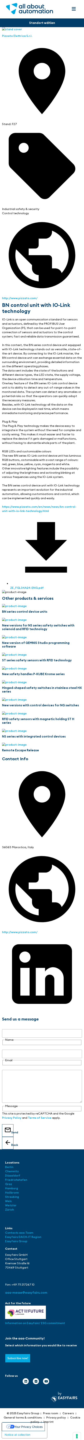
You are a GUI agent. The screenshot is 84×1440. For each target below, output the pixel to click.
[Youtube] (46, 1381)
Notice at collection (17, 1434)
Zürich (9, 1209)
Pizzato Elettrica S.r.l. (17, 36)
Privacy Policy (11, 1118)
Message (8, 1068)
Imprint (48, 1422)
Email (5, 1047)
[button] (74, 8)
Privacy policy (56, 1417)
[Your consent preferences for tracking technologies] (77, 1436)
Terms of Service (39, 1118)
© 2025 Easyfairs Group (23, 1413)
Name (6, 1027)
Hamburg (11, 1188)
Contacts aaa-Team (19, 1232)
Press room (50, 1413)
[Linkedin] (26, 1381)
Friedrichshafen (16, 1180)
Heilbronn (12, 1192)
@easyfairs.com (26, 1292)
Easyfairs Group (16, 1241)
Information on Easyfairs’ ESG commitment (35, 1323)
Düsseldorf (13, 1175)
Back (12, 1145)
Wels (8, 1201)
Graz (8, 1184)
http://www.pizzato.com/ (20, 298)
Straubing (12, 1197)
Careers (68, 1413)
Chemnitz (12, 1171)
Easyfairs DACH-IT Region (23, 1237)
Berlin (9, 1167)
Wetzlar (11, 1205)
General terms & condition (22, 1417)
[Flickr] (36, 1381)
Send (12, 1132)
